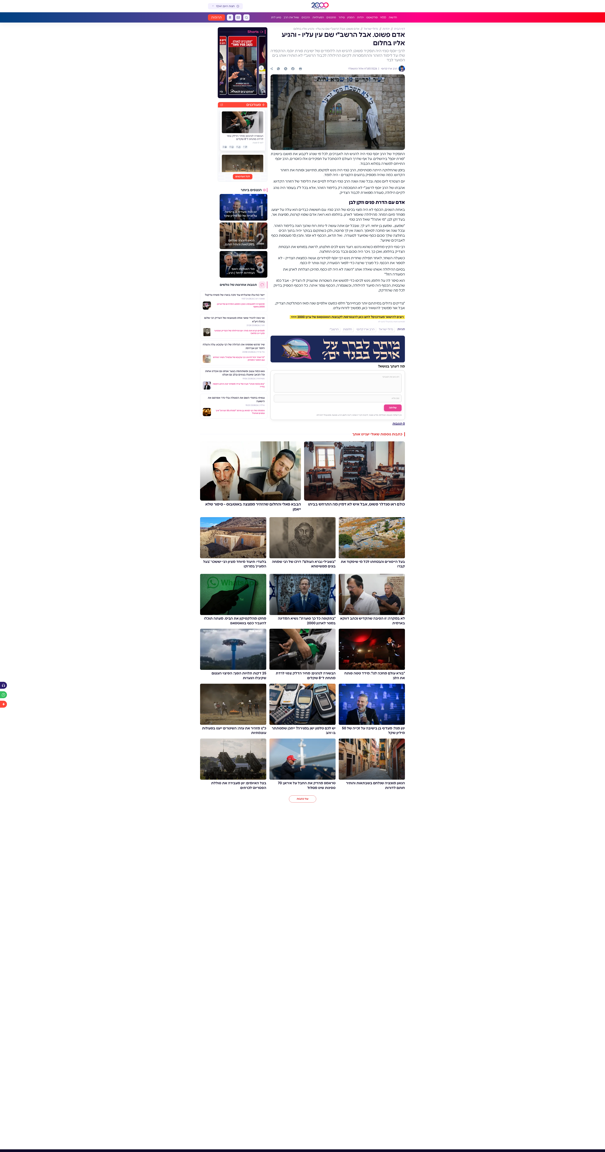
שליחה (393, 408)
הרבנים (306, 17)
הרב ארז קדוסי (388, 68)
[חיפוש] (246, 17)
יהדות (360, 17)
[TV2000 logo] (320, 6)
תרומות (216, 17)
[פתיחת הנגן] (3, 685)
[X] (285, 68)
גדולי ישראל (371, 29)
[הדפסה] (300, 69)
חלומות (347, 329)
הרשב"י (334, 329)
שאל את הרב (291, 17)
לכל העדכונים (242, 176)
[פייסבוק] (293, 69)
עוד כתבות (302, 799)
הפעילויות (318, 17)
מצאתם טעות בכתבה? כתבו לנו (391, 322)
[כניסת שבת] (230, 17)
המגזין (350, 17)
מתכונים (331, 17)
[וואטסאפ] (278, 69)
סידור (342, 17)
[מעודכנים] (3, 704)
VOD (383, 17)
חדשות (393, 17)
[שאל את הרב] (3, 694)
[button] (261, 67)
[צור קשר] (238, 17)
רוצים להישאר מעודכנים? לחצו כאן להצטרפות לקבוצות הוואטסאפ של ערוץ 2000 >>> (347, 317)
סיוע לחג (276, 17)
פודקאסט (372, 17)
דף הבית (399, 29)
